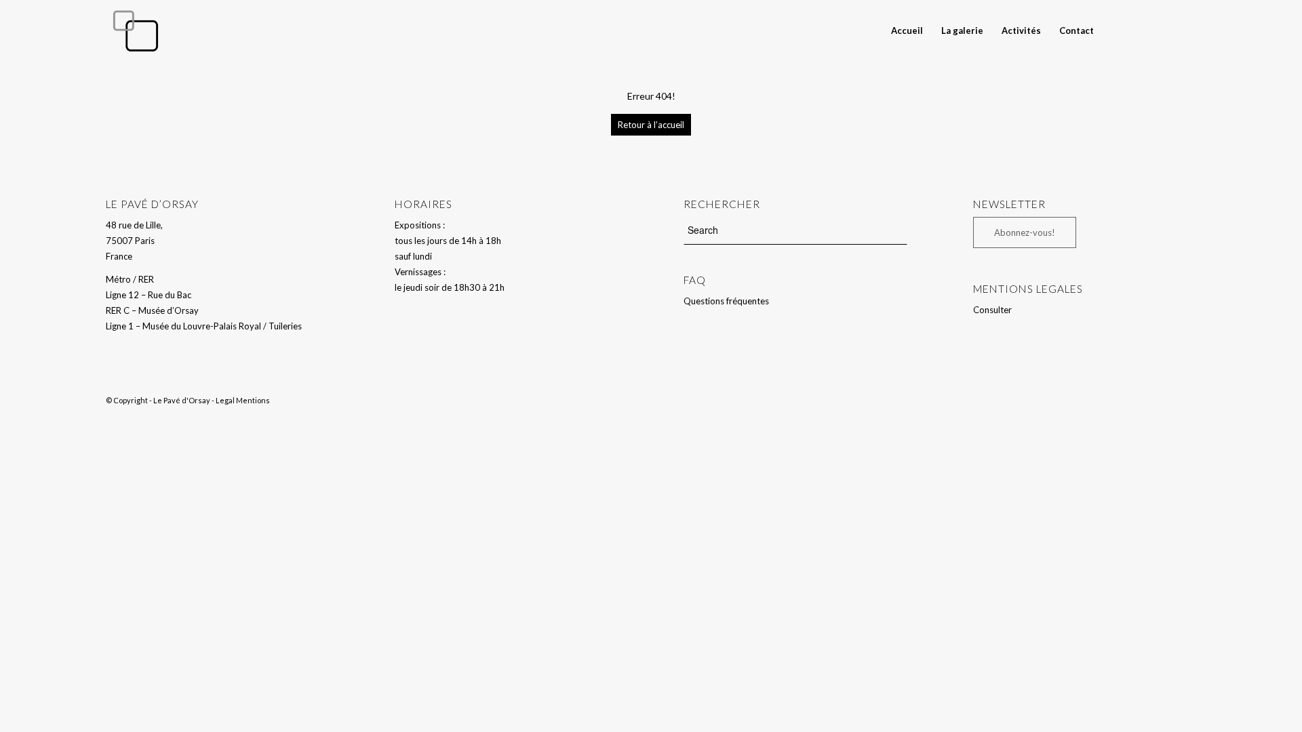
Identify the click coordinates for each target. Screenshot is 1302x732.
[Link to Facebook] (1166, 30)
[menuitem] (907, 30)
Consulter (992, 309)
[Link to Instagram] (1186, 30)
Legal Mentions (243, 400)
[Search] (1115, 30)
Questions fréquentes (726, 301)
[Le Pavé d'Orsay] (135, 30)
